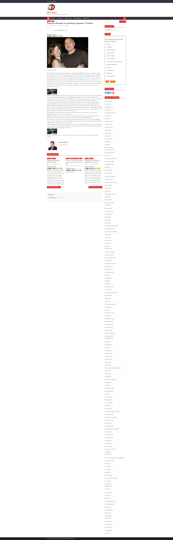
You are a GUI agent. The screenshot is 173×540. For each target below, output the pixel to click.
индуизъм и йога (110, 53)
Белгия (107, 136)
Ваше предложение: (111, 76)
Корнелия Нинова (109, 333)
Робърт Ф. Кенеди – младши (112, 429)
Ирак (107, 281)
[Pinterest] (50, 36)
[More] (62, 36)
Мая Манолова (109, 164)
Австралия (108, 101)
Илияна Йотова (109, 272)
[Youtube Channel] (113, 93)
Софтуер (107, 484)
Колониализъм (109, 324)
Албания (108, 110)
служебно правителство (111, 478)
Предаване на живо (74, 158)
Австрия (107, 104)
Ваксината (108, 179)
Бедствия (108, 130)
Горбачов (108, 214)
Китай (107, 315)
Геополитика (108, 202)
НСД (107, 385)
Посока (52, 12)
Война (107, 200)
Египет (107, 237)
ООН (107, 394)
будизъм (108, 44)
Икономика (108, 269)
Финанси (108, 524)
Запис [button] (107, 81)
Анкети (53, 18)
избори (107, 260)
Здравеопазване (109, 255)
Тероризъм (108, 510)
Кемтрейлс (108, 307)
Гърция (107, 220)
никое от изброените (111, 58)
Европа (107, 234)
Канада (107, 301)
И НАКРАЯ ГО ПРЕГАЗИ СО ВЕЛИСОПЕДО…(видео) (92, 161)
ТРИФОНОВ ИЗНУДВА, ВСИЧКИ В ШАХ (53, 161)
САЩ (53, 21)
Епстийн (108, 243)
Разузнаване (108, 426)
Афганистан (108, 127)
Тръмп (107, 454)
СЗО (107, 466)
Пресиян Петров (58, 25)
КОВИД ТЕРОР (109, 318)
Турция (107, 513)
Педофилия (108, 400)
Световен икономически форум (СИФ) (114, 458)
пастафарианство (110, 70)
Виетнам (108, 191)
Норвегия (108, 382)
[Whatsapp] (52, 36)
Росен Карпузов (77, 166)
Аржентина (108, 121)
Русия (107, 443)
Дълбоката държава (110, 231)
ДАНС (107, 223)
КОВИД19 (108, 321)
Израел (107, 266)
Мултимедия (77, 18)
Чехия (107, 533)
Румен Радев (108, 437)
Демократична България (111, 226)
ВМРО (107, 197)
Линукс (107, 489)
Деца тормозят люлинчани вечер (96, 187)
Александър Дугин (110, 113)
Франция (108, 527)
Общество (108, 391)
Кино (107, 310)
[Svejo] (58, 36)
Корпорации (108, 336)
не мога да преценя (111, 55)
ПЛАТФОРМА (86, 18)
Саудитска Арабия (109, 449)
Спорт (107, 495)
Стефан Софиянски (110, 501)
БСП (107, 144)
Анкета (107, 118)
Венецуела (108, 185)
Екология (108, 240)
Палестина (108, 397)
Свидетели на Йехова (111, 50)
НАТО (107, 371)
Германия (108, 208)
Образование (108, 388)
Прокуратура (108, 420)
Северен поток (109, 460)
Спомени (108, 492)
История (107, 295)
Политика (53, 158)
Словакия (108, 475)
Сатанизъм (108, 446)
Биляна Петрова (109, 150)
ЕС (106, 246)
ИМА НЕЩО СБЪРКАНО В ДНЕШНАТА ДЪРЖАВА (55, 187)
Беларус (107, 133)
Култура (107, 344)
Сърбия (107, 507)
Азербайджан (109, 107)
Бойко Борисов (109, 152)
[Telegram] (56, 36)
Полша (107, 405)
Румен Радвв (108, 434)
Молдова (108, 362)
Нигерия (107, 376)
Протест (80, 158)
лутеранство (109, 47)
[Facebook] (48, 36)
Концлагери (108, 330)
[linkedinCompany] (108, 93)
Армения (108, 124)
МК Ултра (108, 359)
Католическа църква (110, 304)
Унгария (107, 521)
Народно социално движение (112, 368)
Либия (107, 347)
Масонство (108, 353)
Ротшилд (108, 431)
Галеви (107, 155)
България (49, 21)
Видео (107, 188)
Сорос (107, 481)
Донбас (107, 518)
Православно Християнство (111, 411)
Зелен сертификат (109, 257)
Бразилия (108, 139)
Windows (108, 486)
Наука (107, 373)
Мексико (108, 356)
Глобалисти (108, 211)
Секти (107, 463)
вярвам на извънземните (112, 64)
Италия (107, 298)
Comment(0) (66, 25)
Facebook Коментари (52, 197)
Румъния (108, 440)
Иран (107, 284)
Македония (108, 350)
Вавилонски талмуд (110, 176)
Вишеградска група (110, 194)
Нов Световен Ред (109, 379)
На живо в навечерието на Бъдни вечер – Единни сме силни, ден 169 (74, 162)
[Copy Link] (60, 36)
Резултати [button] (113, 81)
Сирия (107, 472)
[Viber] (54, 36)
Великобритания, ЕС (110, 182)
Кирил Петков (109, 161)
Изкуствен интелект (110, 263)
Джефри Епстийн (109, 228)
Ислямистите (108, 286)
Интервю (108, 278)
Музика (107, 365)
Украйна (107, 516)
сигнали (107, 469)
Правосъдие (108, 414)
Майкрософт (108, 338)
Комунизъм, (108, 327)
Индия (107, 275)
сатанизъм (109, 67)
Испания (108, 289)
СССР (107, 498)
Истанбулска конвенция (111, 292)
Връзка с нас (68, 18)
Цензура (107, 173)
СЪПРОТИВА (109, 504)
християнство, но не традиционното (114, 61)
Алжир (107, 115)
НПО (107, 167)
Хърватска (108, 530)
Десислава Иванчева (110, 158)
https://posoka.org (63, 145)
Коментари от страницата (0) (62, 197)
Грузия (107, 217)
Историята (60, 18)
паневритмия (109, 73)
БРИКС (107, 142)
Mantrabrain (70, 538)
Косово (107, 342)
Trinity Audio (60, 30)
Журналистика (109, 252)
